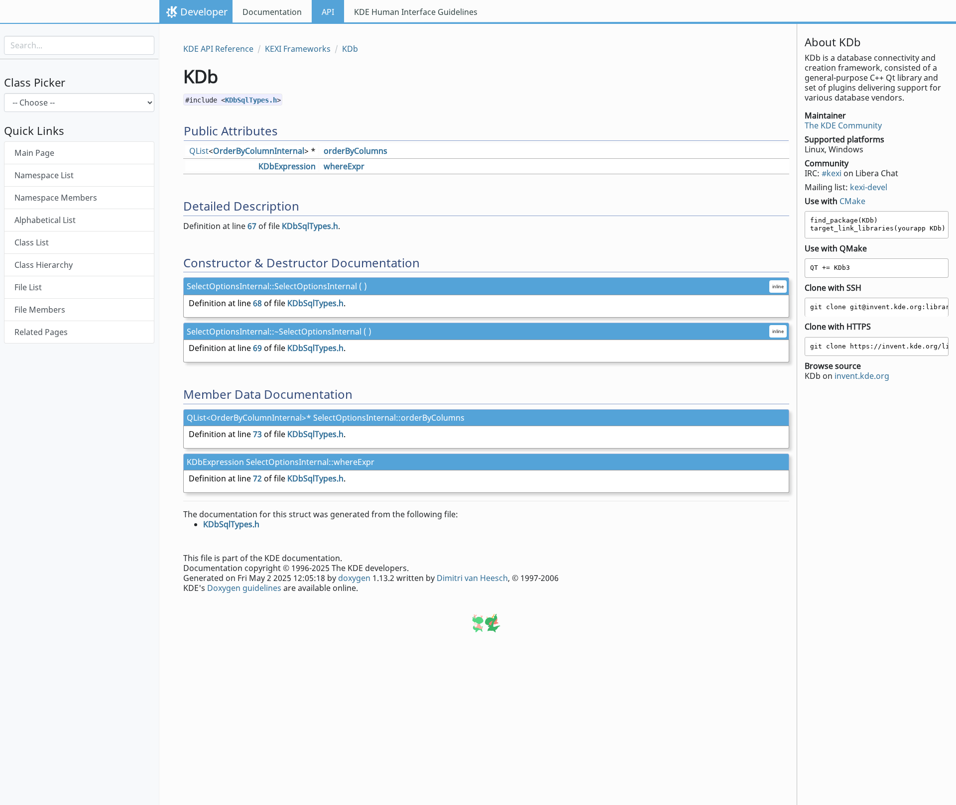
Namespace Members (55, 198)
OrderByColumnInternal (258, 151)
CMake (852, 201)
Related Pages (41, 332)
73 (257, 434)
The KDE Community (843, 125)
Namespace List (44, 175)
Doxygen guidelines (244, 587)
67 (251, 226)
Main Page (34, 153)
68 (257, 303)
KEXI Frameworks (298, 48)
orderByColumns (355, 150)
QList (199, 151)
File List (28, 287)
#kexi (831, 173)
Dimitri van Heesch (472, 578)
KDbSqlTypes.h (251, 100)
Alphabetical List (45, 220)
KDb (350, 48)
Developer (204, 11)
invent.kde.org (862, 375)
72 (257, 478)
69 (257, 348)
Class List (31, 242)
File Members (39, 310)
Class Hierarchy (43, 265)
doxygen (354, 578)
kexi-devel (868, 187)
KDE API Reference (218, 48)
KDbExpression (287, 166)
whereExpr (344, 166)
